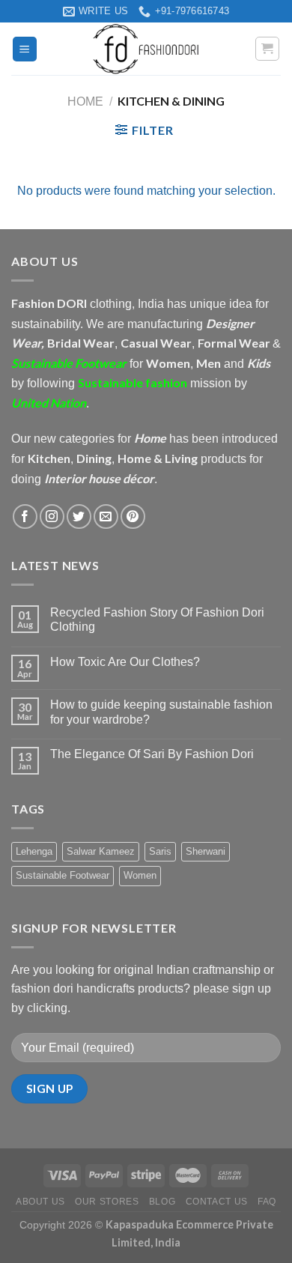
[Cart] (267, 49)
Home (85, 101)
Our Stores (107, 1201)
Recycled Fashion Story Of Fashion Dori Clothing (157, 619)
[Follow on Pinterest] (133, 516)
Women (140, 875)
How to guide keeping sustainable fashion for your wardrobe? (161, 711)
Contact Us (217, 1201)
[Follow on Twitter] (79, 516)
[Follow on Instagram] (52, 516)
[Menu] (25, 49)
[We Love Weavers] (146, 48)
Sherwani (205, 851)
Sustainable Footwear (62, 875)
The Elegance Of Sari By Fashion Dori (152, 754)
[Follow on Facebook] (25, 516)
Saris (160, 851)
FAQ (267, 1201)
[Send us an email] (106, 516)
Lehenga (34, 851)
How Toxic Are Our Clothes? (125, 661)
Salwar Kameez (101, 851)
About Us (40, 1201)
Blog (162, 1201)
